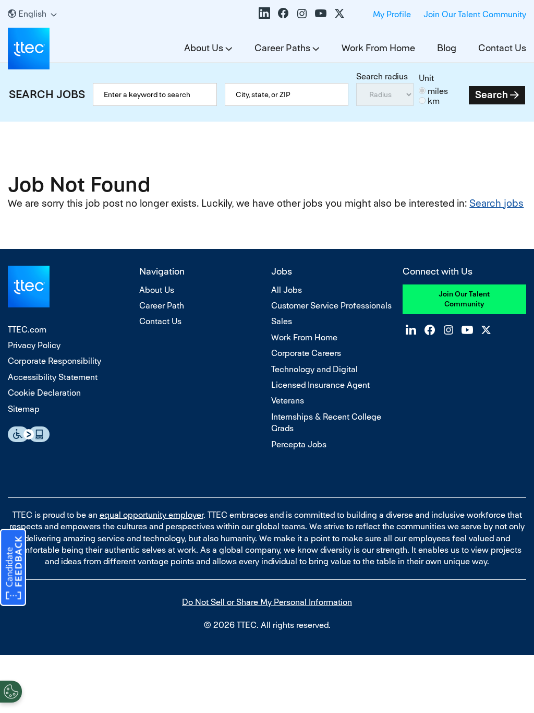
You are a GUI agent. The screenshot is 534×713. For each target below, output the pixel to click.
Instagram (302, 13)
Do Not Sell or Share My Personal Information (267, 602)
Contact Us (502, 48)
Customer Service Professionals (331, 305)
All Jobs (286, 289)
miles (438, 91)
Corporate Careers (306, 353)
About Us (203, 48)
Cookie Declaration (44, 392)
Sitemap (24, 408)
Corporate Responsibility (54, 360)
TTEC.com (27, 329)
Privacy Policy (34, 345)
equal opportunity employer (151, 514)
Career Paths (282, 48)
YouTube (320, 13)
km (434, 101)
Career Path (161, 305)
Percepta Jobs (298, 444)
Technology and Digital (314, 369)
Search (491, 94)
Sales (281, 321)
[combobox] (286, 94)
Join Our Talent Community (474, 14)
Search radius (382, 76)
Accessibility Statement (53, 377)
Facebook (283, 13)
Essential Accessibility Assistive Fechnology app (29, 434)
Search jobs (496, 203)
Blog (446, 48)
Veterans (287, 400)
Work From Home (378, 48)
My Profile (392, 14)
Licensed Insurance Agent (320, 384)
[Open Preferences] (11, 692)
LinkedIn (264, 13)
